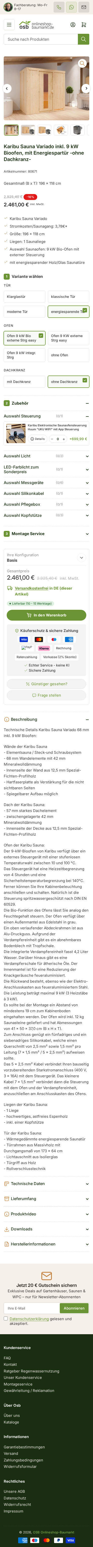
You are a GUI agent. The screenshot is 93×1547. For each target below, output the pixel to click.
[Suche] (83, 39)
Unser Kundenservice (23, 1377)
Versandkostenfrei (31, 588)
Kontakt (10, 1364)
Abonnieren (74, 1308)
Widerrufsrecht (17, 1504)
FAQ (7, 1358)
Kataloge (11, 1422)
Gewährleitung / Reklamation (29, 1390)
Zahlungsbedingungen (23, 1460)
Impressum (13, 1511)
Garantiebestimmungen (24, 1447)
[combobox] (46, 39)
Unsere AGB (14, 1491)
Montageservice (18, 1384)
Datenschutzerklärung (29, 1318)
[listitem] (59, 7)
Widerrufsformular (20, 1466)
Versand (11, 1453)
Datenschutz (15, 1498)
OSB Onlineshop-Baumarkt (53, 1532)
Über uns (12, 1415)
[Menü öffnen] (9, 24)
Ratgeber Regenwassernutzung (31, 1371)
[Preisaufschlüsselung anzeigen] (81, 557)
